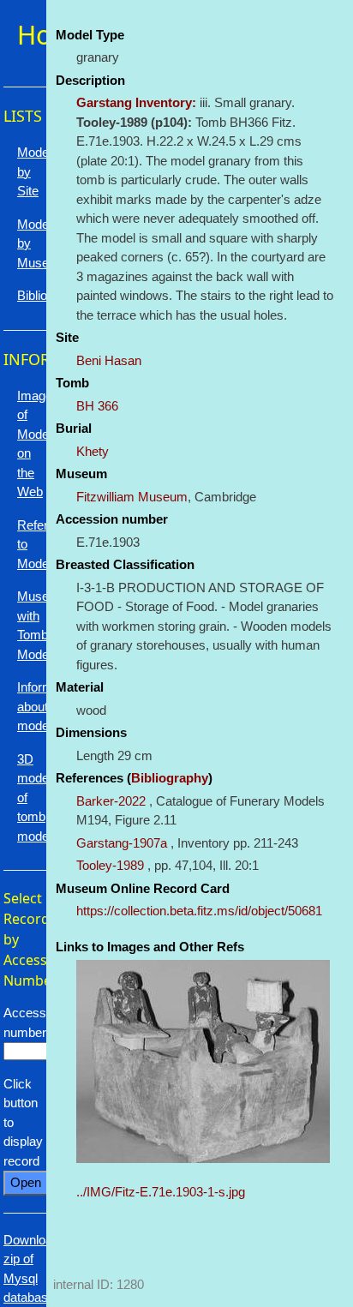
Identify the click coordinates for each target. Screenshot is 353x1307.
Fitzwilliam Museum (132, 496)
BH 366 (97, 406)
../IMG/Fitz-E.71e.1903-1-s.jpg (160, 1191)
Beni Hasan (108, 360)
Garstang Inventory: (136, 102)
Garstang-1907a (121, 843)
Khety (92, 451)
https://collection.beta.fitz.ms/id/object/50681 (199, 910)
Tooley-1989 (110, 865)
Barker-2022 (111, 801)
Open (25, 1182)
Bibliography (169, 777)
